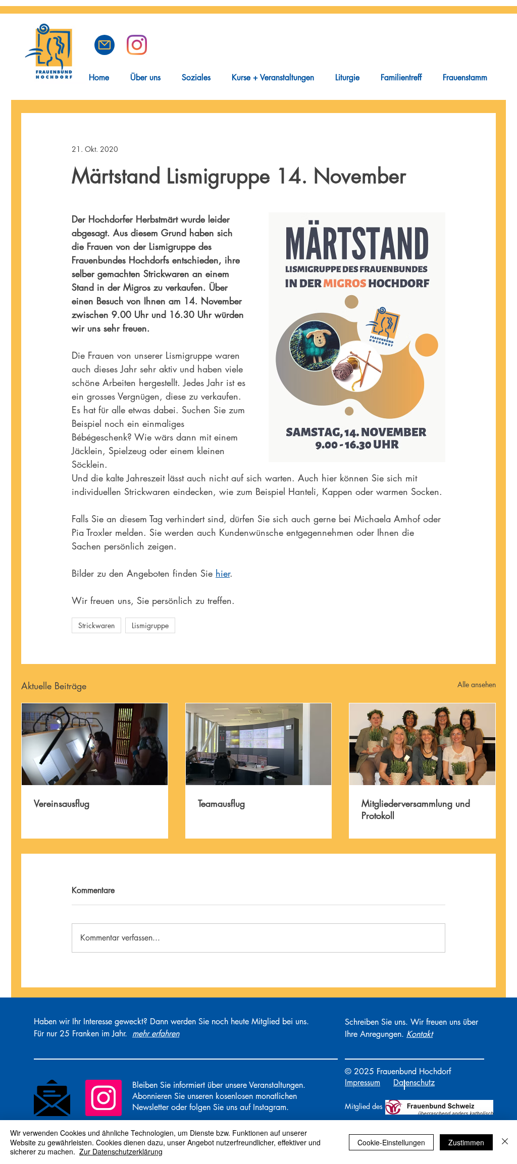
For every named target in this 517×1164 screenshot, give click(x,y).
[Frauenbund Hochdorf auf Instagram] (137, 45)
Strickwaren (96, 625)
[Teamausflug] (259, 744)
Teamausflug (221, 803)
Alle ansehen (476, 684)
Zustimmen (466, 1142)
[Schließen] (505, 1142)
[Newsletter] (52, 1098)
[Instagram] (103, 1098)
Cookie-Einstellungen (391, 1142)
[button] (104, 45)
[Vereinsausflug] (95, 744)
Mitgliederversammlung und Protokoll (415, 809)
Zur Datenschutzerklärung (121, 1151)
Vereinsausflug (61, 803)
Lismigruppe (150, 625)
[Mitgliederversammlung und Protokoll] (422, 744)
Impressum (362, 1082)
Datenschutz (414, 1082)
